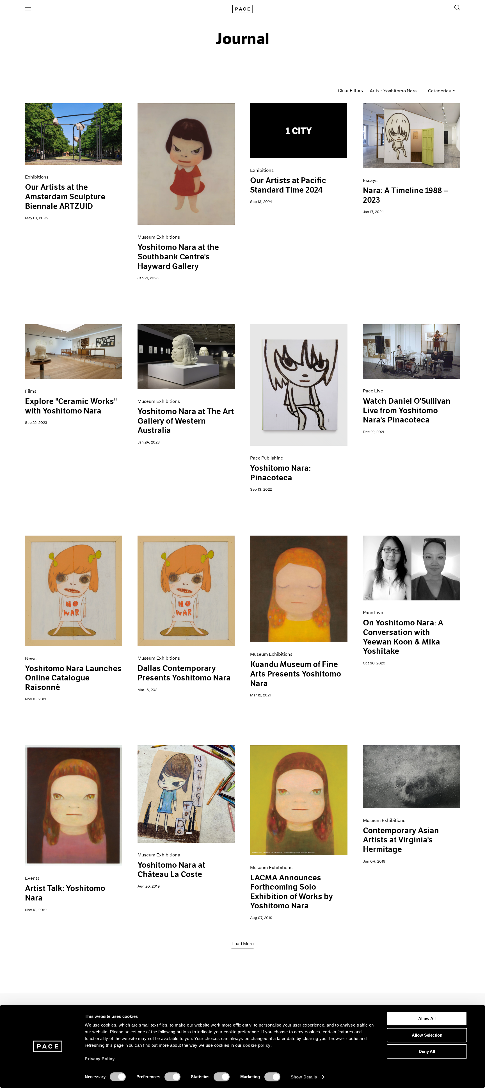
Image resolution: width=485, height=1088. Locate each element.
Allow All (427, 1018)
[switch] (172, 1076)
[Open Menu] (28, 8)
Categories (440, 90)
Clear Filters (350, 90)
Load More (243, 943)
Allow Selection (427, 1035)
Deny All (427, 1051)
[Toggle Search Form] (457, 7)
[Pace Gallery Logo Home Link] (242, 9)
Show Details (304, 1077)
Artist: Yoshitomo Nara (393, 90)
